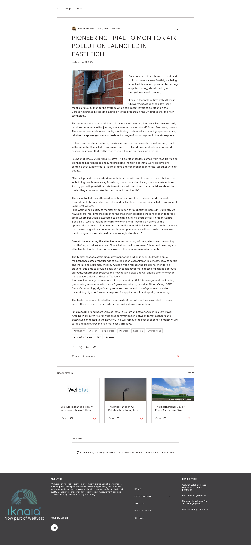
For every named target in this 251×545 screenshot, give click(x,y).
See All (190, 372)
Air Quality (79, 330)
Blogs (68, 8)
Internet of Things (83, 337)
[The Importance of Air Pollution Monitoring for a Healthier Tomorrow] (126, 389)
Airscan (93, 330)
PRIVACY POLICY (142, 510)
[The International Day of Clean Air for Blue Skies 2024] (173, 389)
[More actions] (177, 28)
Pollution (123, 330)
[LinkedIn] (54, 527)
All (58, 8)
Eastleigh (138, 330)
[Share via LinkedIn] (87, 347)
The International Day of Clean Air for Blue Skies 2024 (169, 408)
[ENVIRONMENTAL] (169, 496)
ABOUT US (139, 503)
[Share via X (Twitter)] (80, 347)
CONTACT (139, 518)
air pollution (108, 330)
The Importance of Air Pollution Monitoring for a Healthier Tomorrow (123, 408)
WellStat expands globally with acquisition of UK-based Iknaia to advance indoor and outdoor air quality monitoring (78, 408)
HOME (137, 489)
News (79, 8)
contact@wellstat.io (197, 495)
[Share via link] (94, 347)
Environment (154, 330)
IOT (99, 337)
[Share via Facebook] (73, 347)
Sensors (110, 337)
